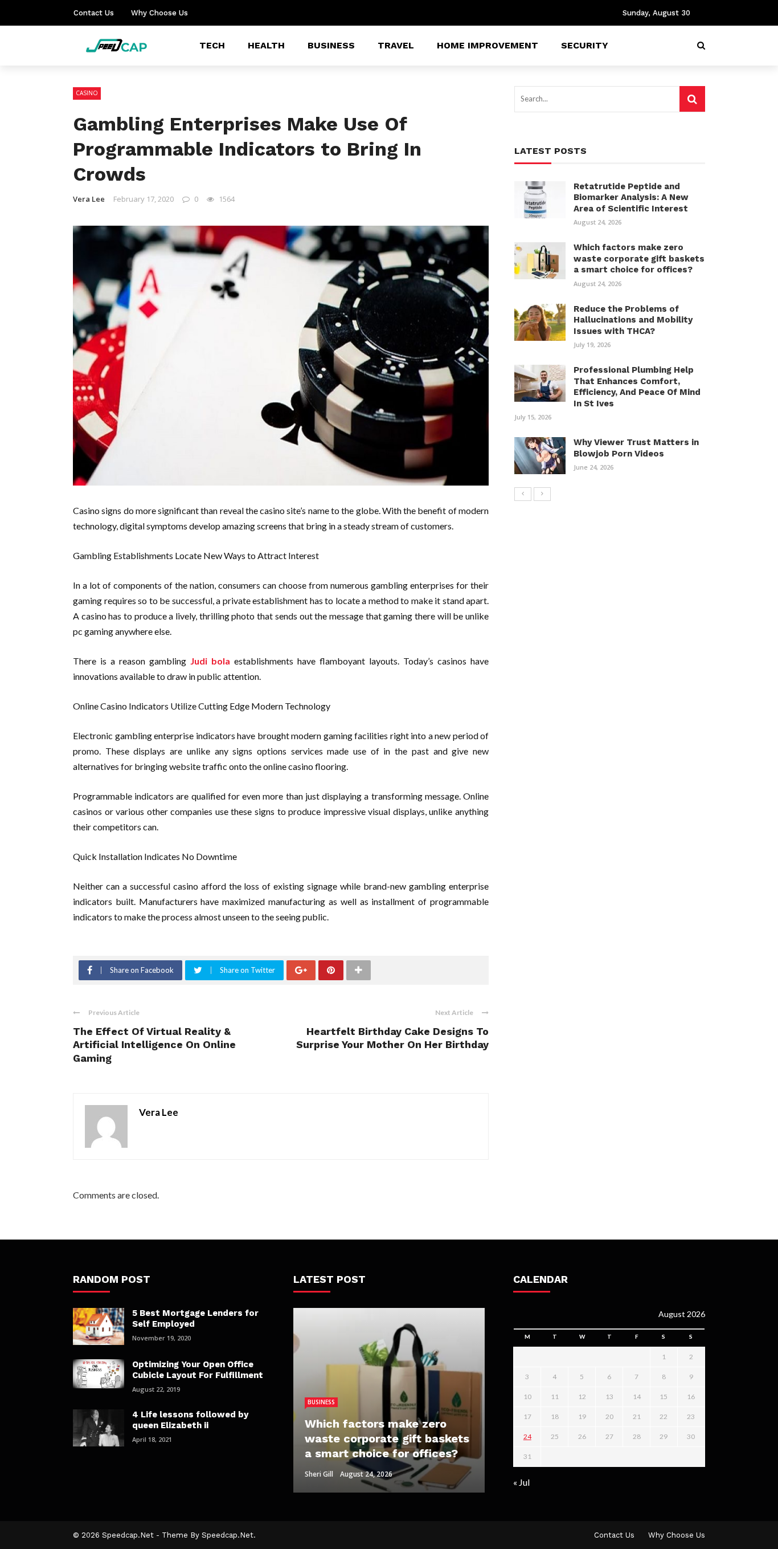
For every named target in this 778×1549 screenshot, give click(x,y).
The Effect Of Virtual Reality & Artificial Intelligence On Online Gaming (154, 1044)
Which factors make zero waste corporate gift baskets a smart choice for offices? (639, 258)
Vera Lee (89, 199)
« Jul (521, 1482)
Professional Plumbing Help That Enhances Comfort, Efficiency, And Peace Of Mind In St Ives (637, 387)
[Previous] (522, 494)
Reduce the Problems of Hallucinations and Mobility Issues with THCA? (633, 320)
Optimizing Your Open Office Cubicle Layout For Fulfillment (197, 1370)
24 (527, 1436)
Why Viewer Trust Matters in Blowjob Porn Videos (636, 448)
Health (266, 45)
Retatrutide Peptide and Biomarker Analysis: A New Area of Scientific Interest (631, 197)
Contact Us (93, 13)
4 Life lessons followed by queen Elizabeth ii (190, 1420)
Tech (212, 45)
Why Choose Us (159, 13)
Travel (396, 45)
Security (584, 45)
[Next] (542, 494)
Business (331, 45)
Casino (87, 93)
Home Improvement (487, 45)
